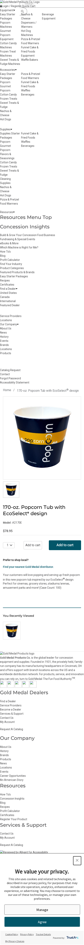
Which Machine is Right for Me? (19, 247)
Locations (6, 767)
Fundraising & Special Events (17, 239)
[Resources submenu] (14, 212)
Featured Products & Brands (17, 272)
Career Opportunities (13, 775)
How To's (5, 251)
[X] (10, 686)
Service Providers (10, 705)
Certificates (7, 284)
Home (7, 390)
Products (5, 759)
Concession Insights (25, 227)
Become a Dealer (10, 709)
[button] (77, 860)
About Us (5, 746)
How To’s (5, 794)
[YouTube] (25, 686)
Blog (2, 255)
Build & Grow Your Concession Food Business (27, 235)
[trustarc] (72, 938)
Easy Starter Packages (14, 276)
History (4, 751)
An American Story (11, 779)
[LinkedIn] (33, 686)
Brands (4, 755)
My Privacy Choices (14, 941)
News (3, 763)
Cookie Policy (11, 934)
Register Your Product (13, 819)
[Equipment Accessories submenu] (16, 70)
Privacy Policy (27, 934)
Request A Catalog (11, 729)
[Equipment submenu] (14, 10)
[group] (42, 438)
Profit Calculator (10, 259)
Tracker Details (43, 934)
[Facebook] (3, 686)
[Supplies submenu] (11, 129)
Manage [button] (42, 909)
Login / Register (11, 6)
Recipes (5, 280)
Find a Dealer (8, 701)
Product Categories (12, 268)
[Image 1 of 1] (11, 489)
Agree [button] (42, 922)
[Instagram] (18, 686)
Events (4, 771)
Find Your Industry (11, 264)
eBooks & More (9, 243)
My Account (7, 721)
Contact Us (6, 717)
